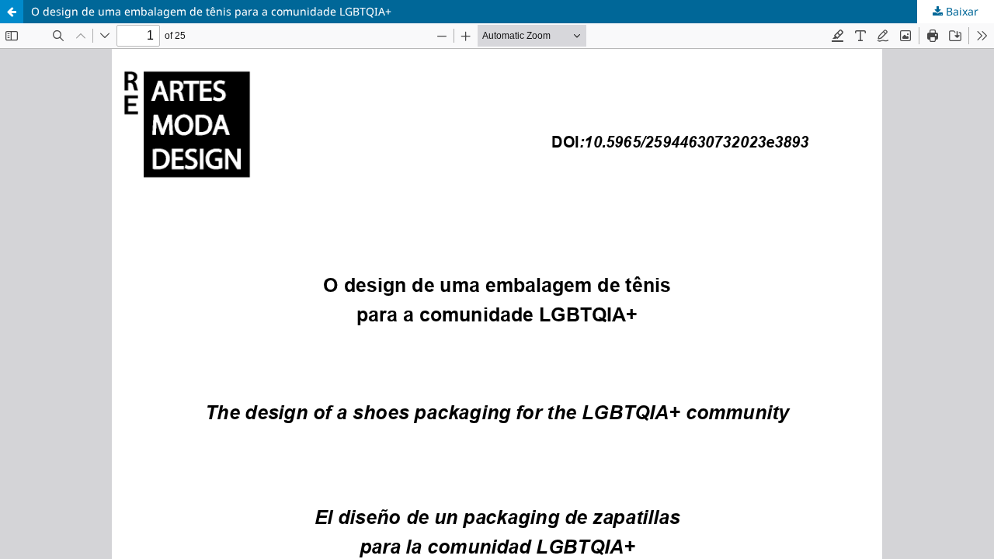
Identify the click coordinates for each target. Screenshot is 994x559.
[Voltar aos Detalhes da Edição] (11, 11)
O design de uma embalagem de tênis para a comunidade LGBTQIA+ (211, 11)
